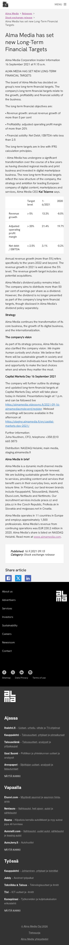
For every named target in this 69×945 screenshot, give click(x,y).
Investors (7, 617)
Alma (5, 4)
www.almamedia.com (47, 537)
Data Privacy (21, 677)
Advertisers (9, 600)
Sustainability (10, 625)
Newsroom (8, 642)
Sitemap (6, 677)
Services (7, 608)
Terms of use (39, 677)
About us (7, 591)
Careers (7, 634)
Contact (7, 651)
